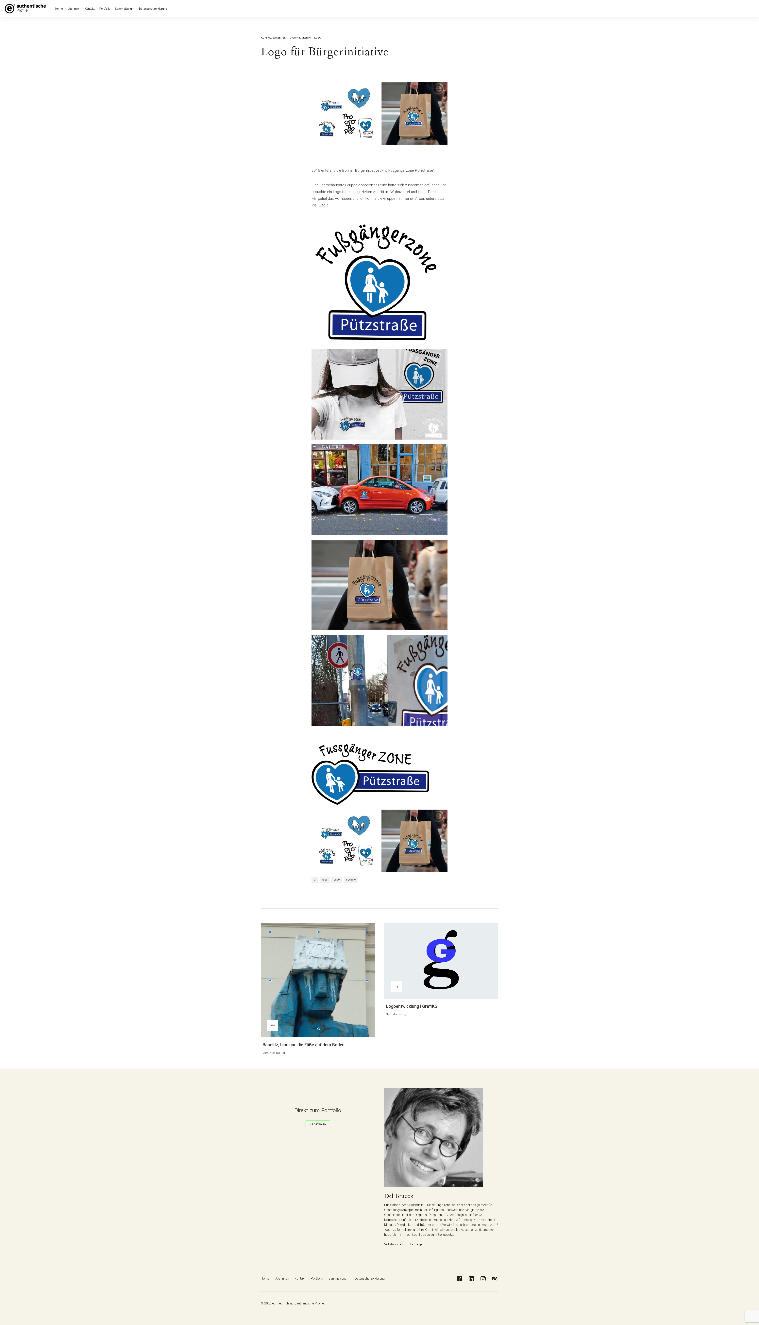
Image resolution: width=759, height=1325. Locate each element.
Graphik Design (300, 37)
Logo (317, 37)
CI (315, 879)
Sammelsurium (124, 8)
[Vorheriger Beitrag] (318, 980)
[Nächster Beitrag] (441, 961)
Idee (324, 879)
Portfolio (104, 8)
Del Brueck (398, 1196)
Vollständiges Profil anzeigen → (406, 1244)
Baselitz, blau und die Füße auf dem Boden (303, 1044)
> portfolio (318, 1124)
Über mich (74, 8)
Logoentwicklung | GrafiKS (411, 1006)
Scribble (351, 879)
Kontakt (90, 8)
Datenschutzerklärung (153, 8)
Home (59, 8)
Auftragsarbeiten (273, 37)
